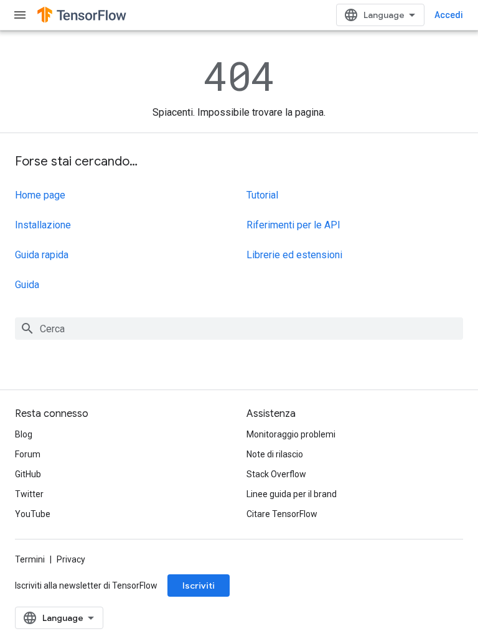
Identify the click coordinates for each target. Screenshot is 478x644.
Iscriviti (198, 585)
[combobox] (239, 328)
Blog (23, 434)
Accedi (448, 15)
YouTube (32, 514)
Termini (30, 559)
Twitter (29, 494)
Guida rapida (41, 255)
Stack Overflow (276, 474)
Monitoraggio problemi (290, 434)
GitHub (28, 474)
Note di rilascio (274, 454)
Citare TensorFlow (281, 514)
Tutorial (262, 195)
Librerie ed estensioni (294, 255)
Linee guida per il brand (291, 494)
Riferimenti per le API (293, 225)
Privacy (71, 559)
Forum (27, 454)
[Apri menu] (19, 15)
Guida (27, 285)
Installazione (43, 225)
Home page (40, 195)
